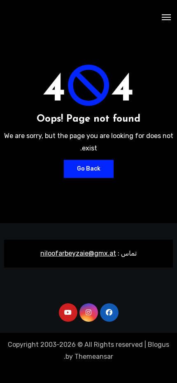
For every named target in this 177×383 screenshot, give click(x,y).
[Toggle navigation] (166, 17)
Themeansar (94, 356)
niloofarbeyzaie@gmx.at (78, 253)
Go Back (88, 168)
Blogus (158, 344)
